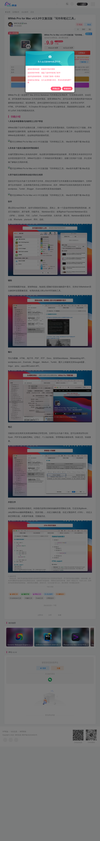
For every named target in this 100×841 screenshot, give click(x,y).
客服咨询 (67, 88)
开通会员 (56, 88)
